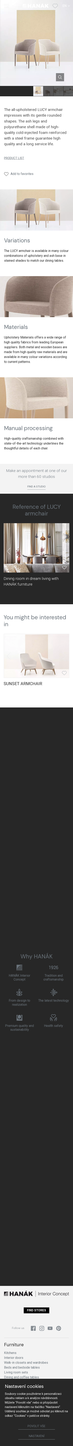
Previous (8, 551)
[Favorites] (55, 5)
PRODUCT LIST (14, 158)
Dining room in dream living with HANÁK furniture (31, 581)
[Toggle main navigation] (6, 6)
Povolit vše (36, 1426)
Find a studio (36, 486)
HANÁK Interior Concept (19, 977)
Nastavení (36, 1436)
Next (64, 551)
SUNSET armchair (23, 683)
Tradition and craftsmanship (53, 977)
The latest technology (53, 1000)
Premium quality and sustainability (19, 1028)
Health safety (53, 1026)
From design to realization (19, 1002)
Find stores (36, 1310)
